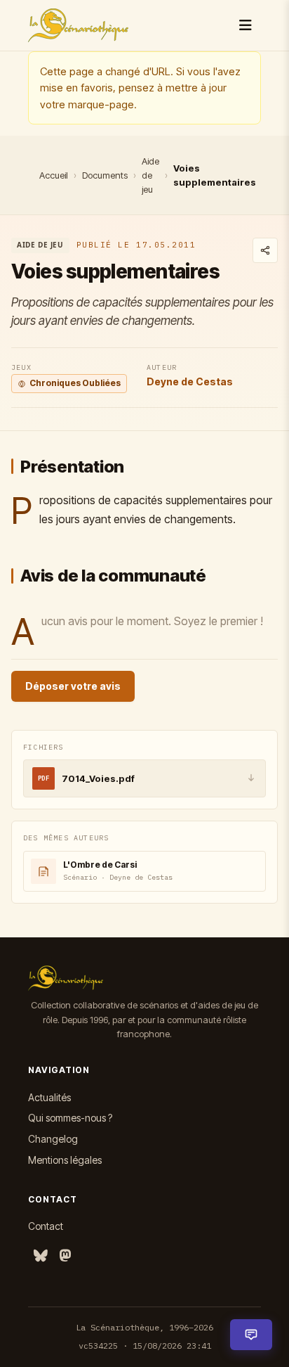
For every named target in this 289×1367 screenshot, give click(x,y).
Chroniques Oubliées (75, 383)
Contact (45, 1226)
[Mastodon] (65, 1256)
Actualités (49, 1097)
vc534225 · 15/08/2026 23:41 (145, 1345)
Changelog (53, 1139)
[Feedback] (251, 1334)
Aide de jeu (150, 175)
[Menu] (245, 25)
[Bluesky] (41, 1256)
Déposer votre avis (73, 686)
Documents (105, 175)
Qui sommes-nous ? (70, 1118)
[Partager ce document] (265, 250)
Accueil (53, 175)
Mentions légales (65, 1160)
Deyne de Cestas (190, 381)
